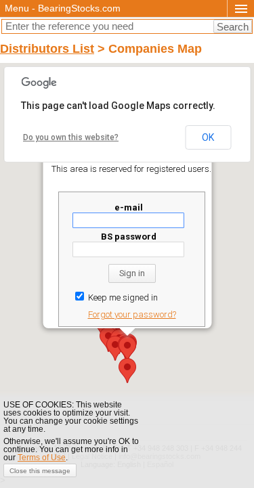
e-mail (128, 207)
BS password (128, 236)
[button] (127, 371)
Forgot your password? (131, 314)
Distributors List (47, 49)
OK (208, 137)
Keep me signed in (121, 297)
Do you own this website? (71, 137)
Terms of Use (42, 457)
